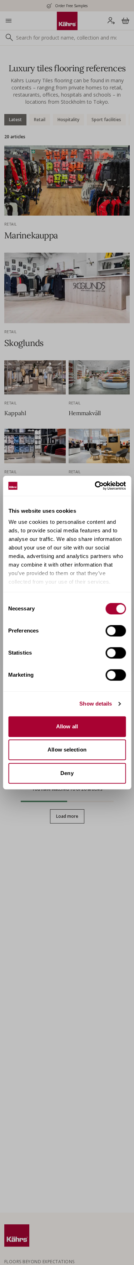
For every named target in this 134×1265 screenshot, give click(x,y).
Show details (95, 704)
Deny (66, 773)
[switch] (115, 630)
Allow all (67, 726)
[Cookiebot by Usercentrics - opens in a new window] (95, 485)
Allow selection (67, 750)
